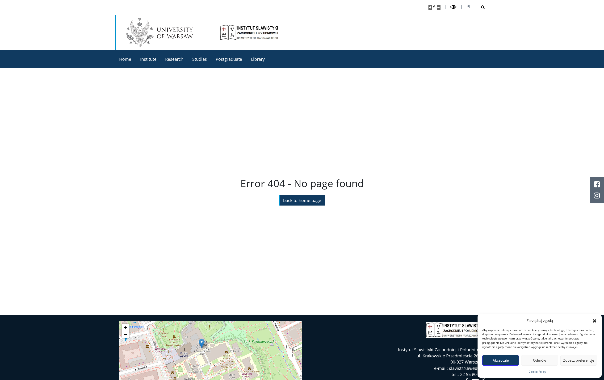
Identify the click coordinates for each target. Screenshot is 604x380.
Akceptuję (501, 360)
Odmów (539, 360)
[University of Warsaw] (161, 32)
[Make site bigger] (430, 7)
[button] (594, 320)
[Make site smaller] (438, 7)
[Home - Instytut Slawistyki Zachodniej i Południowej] (249, 32)
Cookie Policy (537, 372)
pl (468, 6)
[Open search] (481, 7)
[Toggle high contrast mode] (453, 7)
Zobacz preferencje (578, 360)
